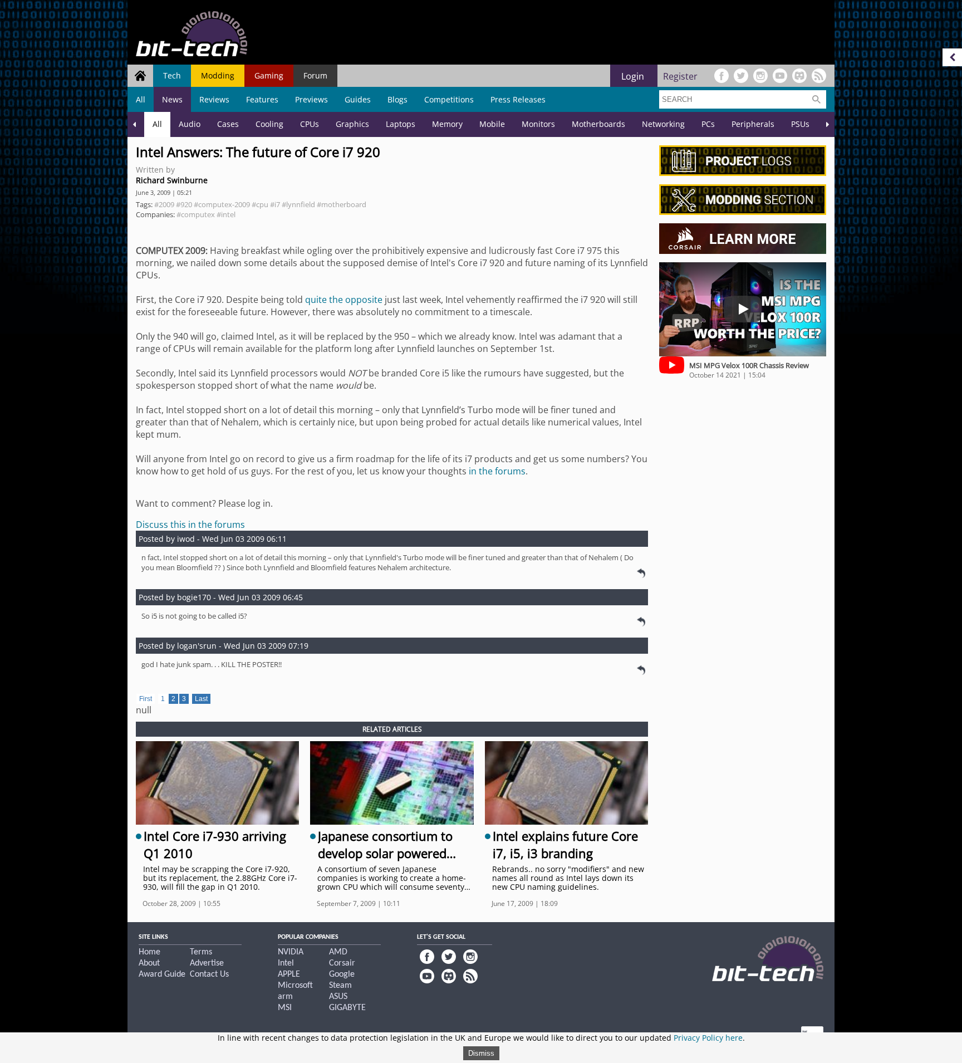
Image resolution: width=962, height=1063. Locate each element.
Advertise (207, 963)
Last (201, 699)
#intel (226, 214)
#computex (195, 214)
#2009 (164, 204)
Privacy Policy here (708, 1037)
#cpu (260, 204)
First (145, 699)
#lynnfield (298, 204)
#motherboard (341, 204)
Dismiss (481, 1053)
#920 (184, 204)
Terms (201, 952)
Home (149, 952)
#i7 (275, 204)
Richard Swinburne (172, 180)
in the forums (497, 471)
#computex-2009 (222, 204)
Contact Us (209, 974)
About (149, 963)
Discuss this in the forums (190, 524)
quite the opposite (343, 299)
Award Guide (162, 974)
